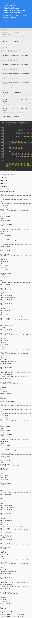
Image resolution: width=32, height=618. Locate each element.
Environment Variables (7, 402)
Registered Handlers (7, 612)
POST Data (4, 181)
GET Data (3, 178)
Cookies (3, 186)
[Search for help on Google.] (4, 21)
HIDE (10, 24)
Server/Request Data (7, 192)
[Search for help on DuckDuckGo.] (6, 21)
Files (1, 183)
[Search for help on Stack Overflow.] (8, 21)
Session (3, 189)
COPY (5, 24)
